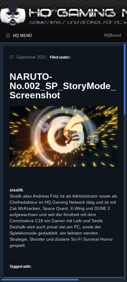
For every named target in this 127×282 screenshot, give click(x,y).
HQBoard (112, 35)
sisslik (16, 189)
